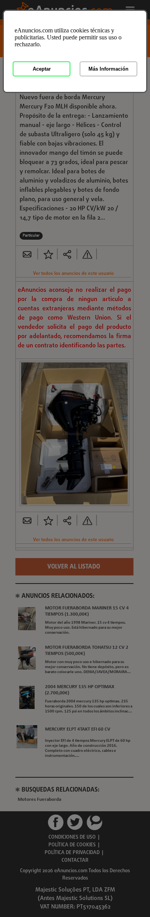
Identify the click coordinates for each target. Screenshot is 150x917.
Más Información (108, 69)
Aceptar (42, 69)
